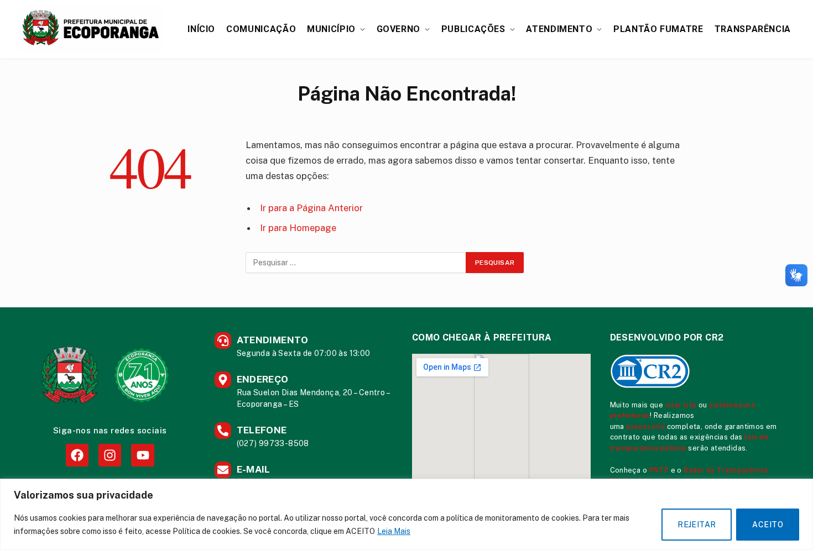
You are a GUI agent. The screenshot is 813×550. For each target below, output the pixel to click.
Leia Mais (393, 531)
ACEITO (767, 524)
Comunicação (261, 29)
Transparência (753, 29)
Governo (398, 29)
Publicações (473, 29)
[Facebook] (77, 455)
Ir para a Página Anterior (311, 207)
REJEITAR (697, 524)
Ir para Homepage (298, 227)
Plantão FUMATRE (658, 29)
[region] (406, 514)
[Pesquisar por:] (356, 262)
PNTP (659, 470)
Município (331, 29)
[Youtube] (142, 455)
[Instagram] (109, 455)
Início (201, 29)
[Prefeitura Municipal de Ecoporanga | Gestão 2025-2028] (90, 29)
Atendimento (559, 29)
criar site (681, 405)
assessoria (645, 426)
